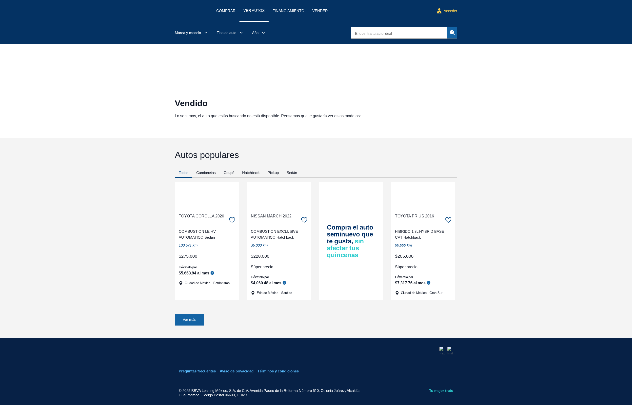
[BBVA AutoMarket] (191, 11)
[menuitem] (192, 33)
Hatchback (251, 173)
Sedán (292, 173)
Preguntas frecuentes (197, 371)
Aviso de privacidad (237, 371)
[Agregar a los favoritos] (232, 220)
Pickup (273, 173)
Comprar (226, 11)
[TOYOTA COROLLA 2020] (207, 195)
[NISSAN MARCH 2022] (279, 195)
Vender (320, 11)
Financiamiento (288, 11)
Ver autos (254, 10)
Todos (183, 173)
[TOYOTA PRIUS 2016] (423, 195)
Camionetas (206, 173)
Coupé (229, 173)
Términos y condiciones (278, 371)
